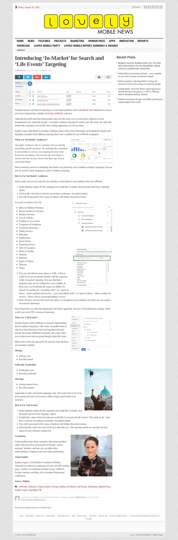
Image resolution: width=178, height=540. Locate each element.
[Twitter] (150, 7)
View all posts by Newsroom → (34, 500)
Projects (60, 41)
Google (44, 122)
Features (44, 41)
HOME (20, 41)
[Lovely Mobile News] (89, 23)
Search (137, 7)
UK (40, 489)
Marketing (77, 41)
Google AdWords (55, 113)
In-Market (71, 486)
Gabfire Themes (158, 535)
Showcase (23, 45)
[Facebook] (146, 7)
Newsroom (21, 70)
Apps (112, 41)
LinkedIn (97, 109)
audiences (32, 486)
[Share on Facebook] (19, 77)
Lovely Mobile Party (47, 45)
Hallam (54, 130)
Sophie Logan (21, 462)
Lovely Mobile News (28, 535)
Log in (132, 535)
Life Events (82, 486)
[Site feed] (161, 7)
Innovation (126, 41)
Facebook (84, 109)
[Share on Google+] (37, 77)
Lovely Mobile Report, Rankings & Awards (91, 45)
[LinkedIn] (153, 7)
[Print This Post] (98, 77)
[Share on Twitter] (28, 77)
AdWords (23, 486)
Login (48, 507)
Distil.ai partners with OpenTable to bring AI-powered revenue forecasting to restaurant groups (139, 82)
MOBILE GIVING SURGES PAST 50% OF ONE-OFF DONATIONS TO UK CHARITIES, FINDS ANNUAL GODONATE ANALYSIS (139, 66)
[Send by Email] (107, 77)
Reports (143, 41)
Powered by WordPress (143, 535)
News (31, 41)
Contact (21, 50)
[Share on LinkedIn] (46, 77)
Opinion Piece (96, 41)
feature (48, 486)
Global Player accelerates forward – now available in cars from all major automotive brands (139, 75)
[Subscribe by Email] (157, 7)
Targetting (32, 489)
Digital (41, 486)
